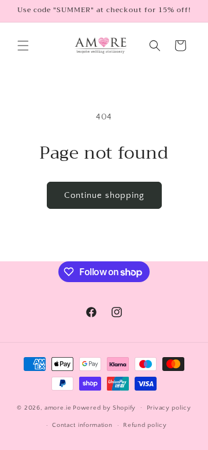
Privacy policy (169, 407)
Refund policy (144, 425)
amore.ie (58, 407)
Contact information (82, 425)
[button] (23, 45)
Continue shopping (104, 195)
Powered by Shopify (104, 407)
